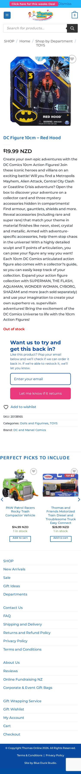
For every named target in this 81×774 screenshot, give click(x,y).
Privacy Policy (15, 641)
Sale (7, 578)
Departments (15, 594)
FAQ (7, 616)
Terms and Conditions (22, 649)
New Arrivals (14, 569)
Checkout (11, 734)
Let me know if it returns (40, 393)
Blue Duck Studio (45, 762)
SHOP (9, 41)
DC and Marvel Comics (29, 430)
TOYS (40, 45)
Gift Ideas (11, 586)
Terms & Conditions (29, 755)
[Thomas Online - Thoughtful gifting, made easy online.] (40, 15)
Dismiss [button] (64, 4)
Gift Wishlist (13, 709)
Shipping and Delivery (22, 624)
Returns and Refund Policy (27, 633)
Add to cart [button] (20, 537)
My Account (13, 718)
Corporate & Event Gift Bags (27, 688)
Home (24, 41)
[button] (7, 15)
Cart (7, 726)
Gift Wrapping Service (22, 701)
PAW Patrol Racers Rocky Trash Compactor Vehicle (20, 511)
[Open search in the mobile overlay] (40, 28)
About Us (11, 663)
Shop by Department (54, 41)
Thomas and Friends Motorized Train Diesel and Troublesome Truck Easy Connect (61, 515)
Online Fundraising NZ (23, 679)
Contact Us (13, 608)
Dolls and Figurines (34, 423)
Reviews (10, 671)
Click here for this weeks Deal (34, 4)
